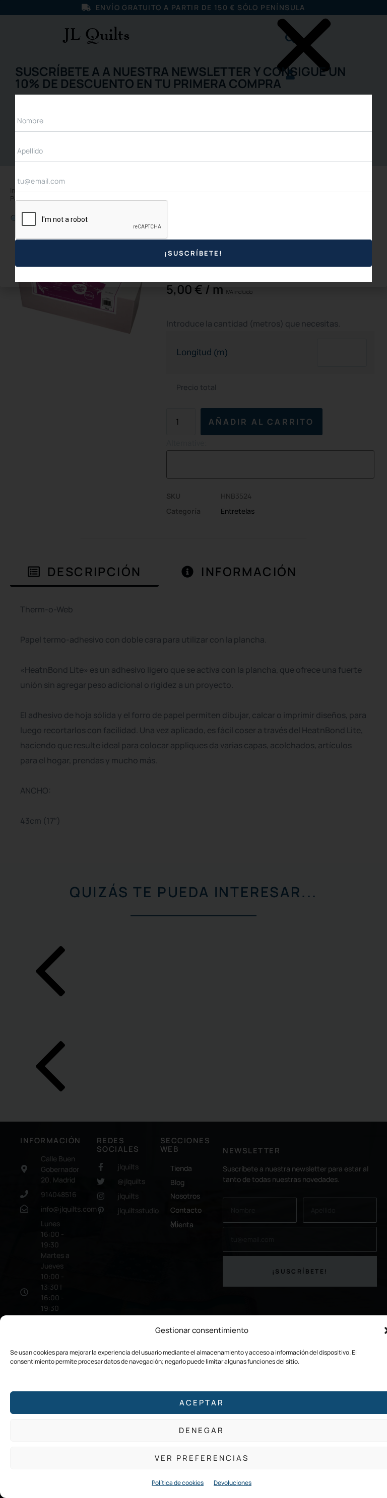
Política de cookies (178, 1482)
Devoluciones (232, 1482)
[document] (193, 749)
